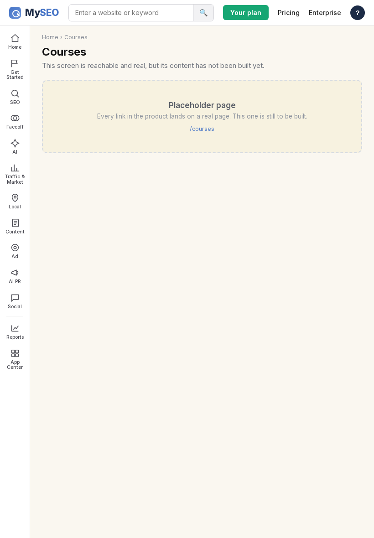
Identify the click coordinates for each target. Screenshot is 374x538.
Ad (14, 256)
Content (15, 232)
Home (14, 47)
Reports (15, 337)
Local (15, 207)
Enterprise (325, 12)
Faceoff (15, 127)
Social (15, 307)
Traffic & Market (15, 179)
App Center (15, 365)
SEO (15, 102)
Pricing (289, 12)
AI (14, 152)
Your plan (245, 12)
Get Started (15, 75)
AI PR (15, 282)
